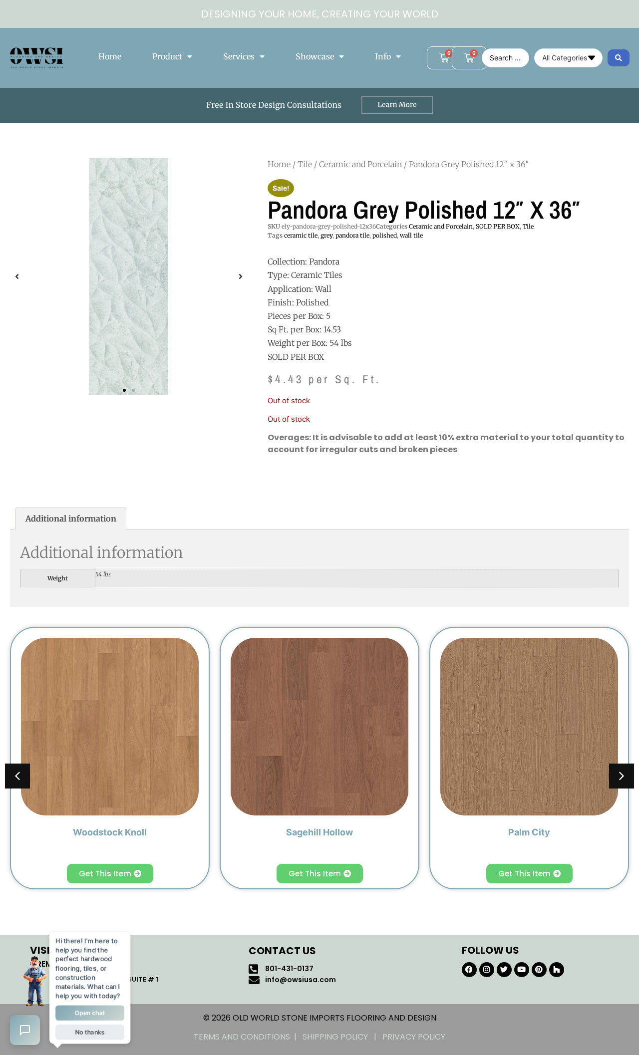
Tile (305, 164)
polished (384, 235)
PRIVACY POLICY (413, 1037)
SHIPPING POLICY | (342, 1037)
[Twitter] (504, 969)
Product (167, 56)
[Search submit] (619, 57)
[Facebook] (469, 969)
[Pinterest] (539, 969)
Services (239, 56)
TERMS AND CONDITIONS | (248, 1037)
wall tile (411, 235)
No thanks (89, 1034)
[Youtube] (521, 969)
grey (326, 235)
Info (383, 56)
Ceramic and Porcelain (360, 164)
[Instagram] (486, 969)
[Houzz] (556, 969)
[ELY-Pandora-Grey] (129, 276)
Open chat (90, 1014)
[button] (17, 276)
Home (109, 56)
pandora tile (352, 235)
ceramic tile (301, 235)
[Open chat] (25, 1030)
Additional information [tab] (70, 519)
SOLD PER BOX (498, 226)
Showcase (315, 56)
